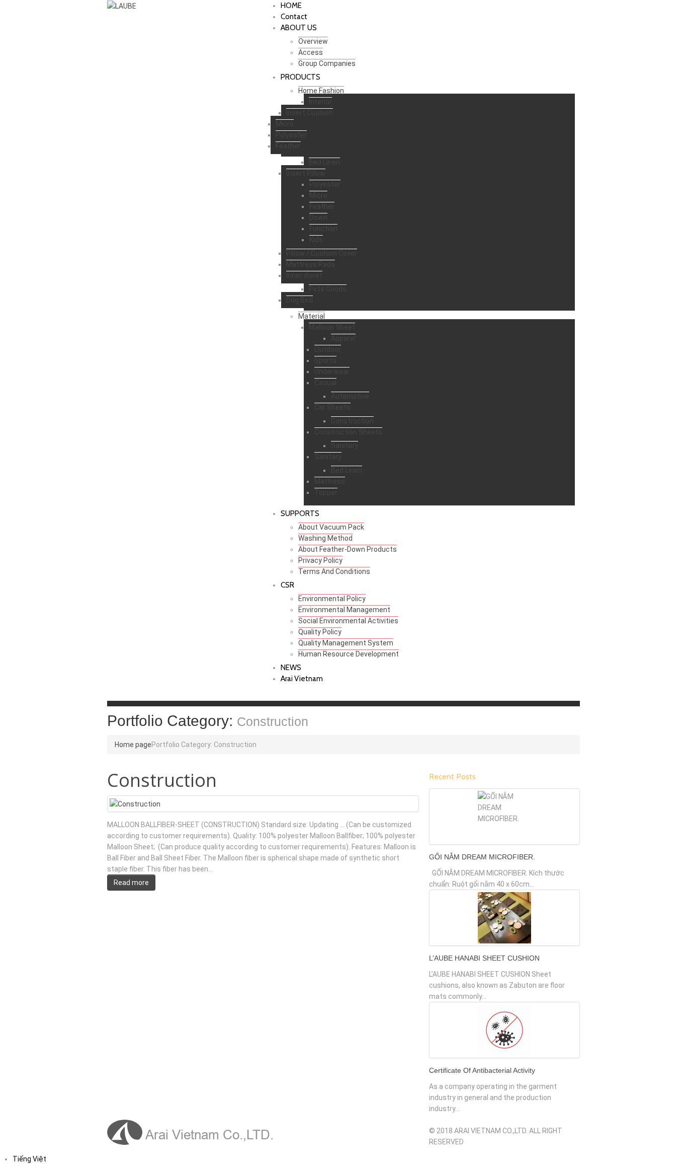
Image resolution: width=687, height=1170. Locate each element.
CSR (287, 585)
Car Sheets (332, 407)
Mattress (329, 481)
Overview (313, 41)
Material (311, 316)
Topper (325, 492)
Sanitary (344, 446)
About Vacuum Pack (331, 527)
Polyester (291, 135)
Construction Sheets (348, 432)
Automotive (350, 396)
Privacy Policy (320, 560)
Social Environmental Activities (348, 621)
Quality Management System (345, 643)
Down (318, 217)
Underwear (332, 372)
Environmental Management (344, 610)
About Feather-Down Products (347, 549)
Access (310, 52)
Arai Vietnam (302, 678)
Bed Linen (324, 162)
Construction (352, 421)
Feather (288, 146)
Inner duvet (304, 275)
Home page (133, 745)
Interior (320, 102)
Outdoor (327, 349)
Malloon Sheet (332, 327)
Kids (316, 240)
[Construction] (135, 803)
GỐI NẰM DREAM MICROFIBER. (482, 857)
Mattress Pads (310, 264)
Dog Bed (299, 300)
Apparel (343, 338)
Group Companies (327, 63)
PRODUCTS (300, 77)
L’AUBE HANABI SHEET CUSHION (484, 958)
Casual (325, 383)
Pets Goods (328, 289)
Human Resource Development (348, 654)
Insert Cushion (309, 113)
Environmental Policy (332, 599)
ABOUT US (299, 27)
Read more (131, 883)
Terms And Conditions (334, 571)
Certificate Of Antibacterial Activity (482, 1070)
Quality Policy (319, 632)
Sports (325, 360)
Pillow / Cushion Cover (321, 253)
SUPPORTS (300, 513)
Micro (285, 124)
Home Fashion (321, 91)
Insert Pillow (305, 173)
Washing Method (325, 538)
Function (323, 229)
